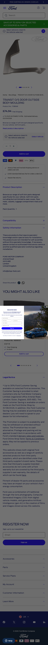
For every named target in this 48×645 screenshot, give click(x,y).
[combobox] (12, 323)
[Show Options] (21, 323)
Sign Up (12, 328)
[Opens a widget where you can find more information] (8, 641)
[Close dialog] (47, 306)
